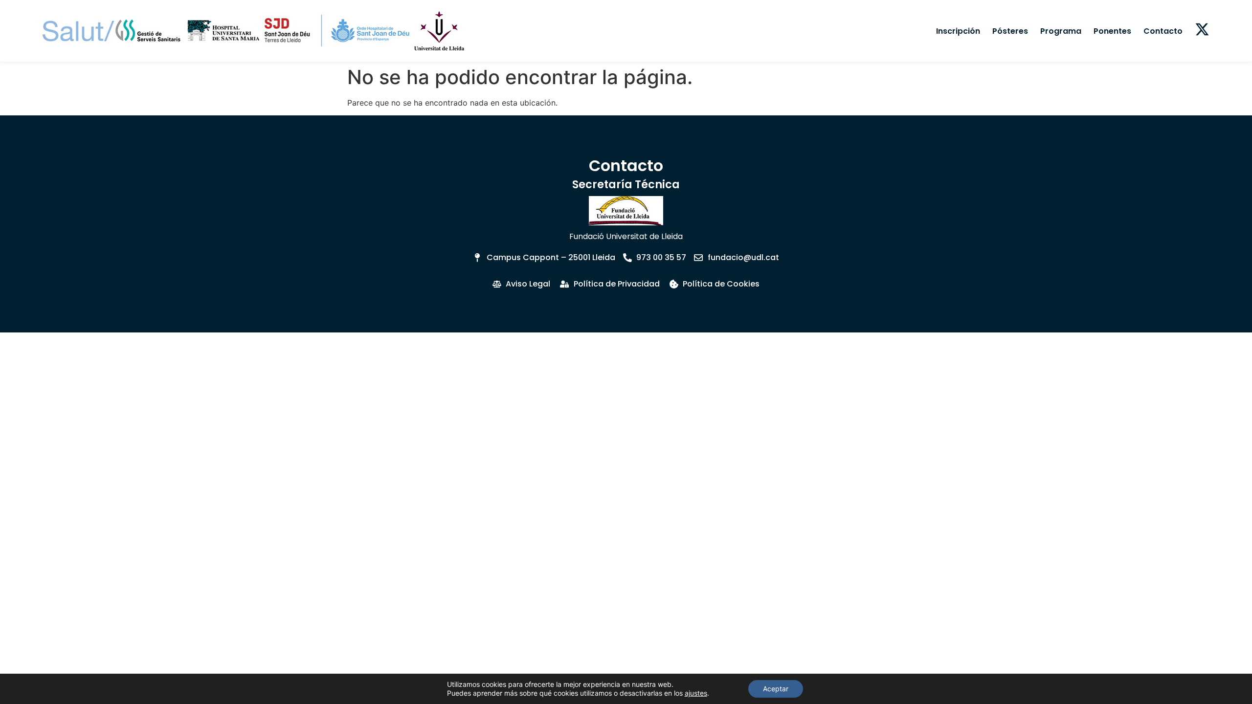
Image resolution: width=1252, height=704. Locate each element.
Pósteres (1010, 31)
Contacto (1163, 31)
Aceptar (775, 688)
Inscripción (958, 31)
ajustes (696, 693)
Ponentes (1112, 31)
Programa (1060, 31)
